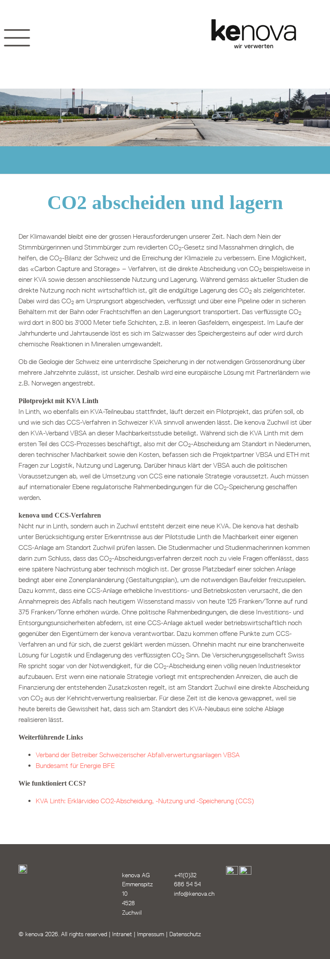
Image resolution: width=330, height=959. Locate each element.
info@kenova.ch (194, 893)
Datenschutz (185, 934)
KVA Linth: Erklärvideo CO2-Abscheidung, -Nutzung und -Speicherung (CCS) (145, 801)
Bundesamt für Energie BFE (75, 766)
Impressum (150, 934)
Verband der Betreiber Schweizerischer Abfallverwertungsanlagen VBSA (138, 755)
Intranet (122, 934)
